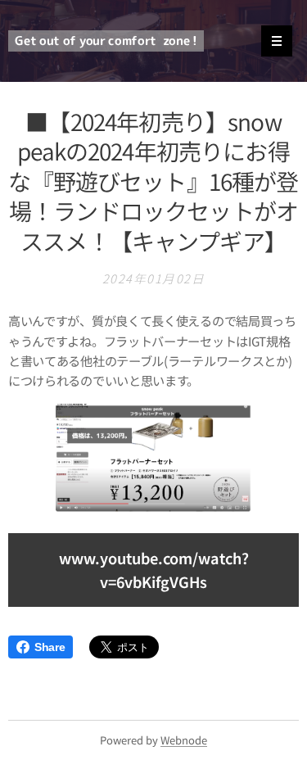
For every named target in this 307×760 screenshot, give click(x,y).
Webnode (183, 740)
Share (49, 647)
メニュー (276, 41)
